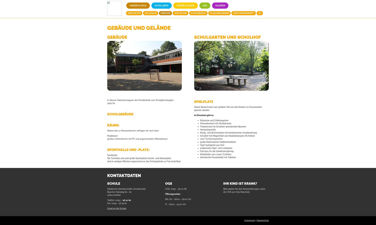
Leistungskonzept (243, 13)
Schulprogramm (219, 13)
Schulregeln (198, 13)
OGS (205, 5)
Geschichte (134, 13)
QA (259, 13)
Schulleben (161, 5)
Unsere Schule (138, 5)
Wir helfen (180, 13)
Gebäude (165, 13)
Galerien (220, 5)
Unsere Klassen (185, 5)
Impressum (249, 220)
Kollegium (151, 13)
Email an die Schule (116, 208)
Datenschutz (263, 220)
